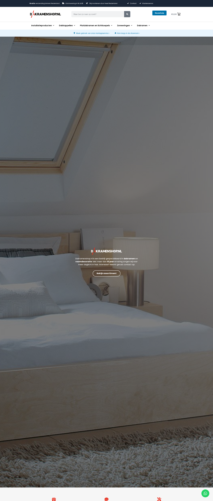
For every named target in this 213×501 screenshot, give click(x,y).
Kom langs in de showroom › (128, 33)
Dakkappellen (66, 25)
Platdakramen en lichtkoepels (95, 25)
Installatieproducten (41, 25)
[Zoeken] (127, 14)
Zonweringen (123, 25)
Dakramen (142, 25)
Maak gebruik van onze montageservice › (93, 33)
